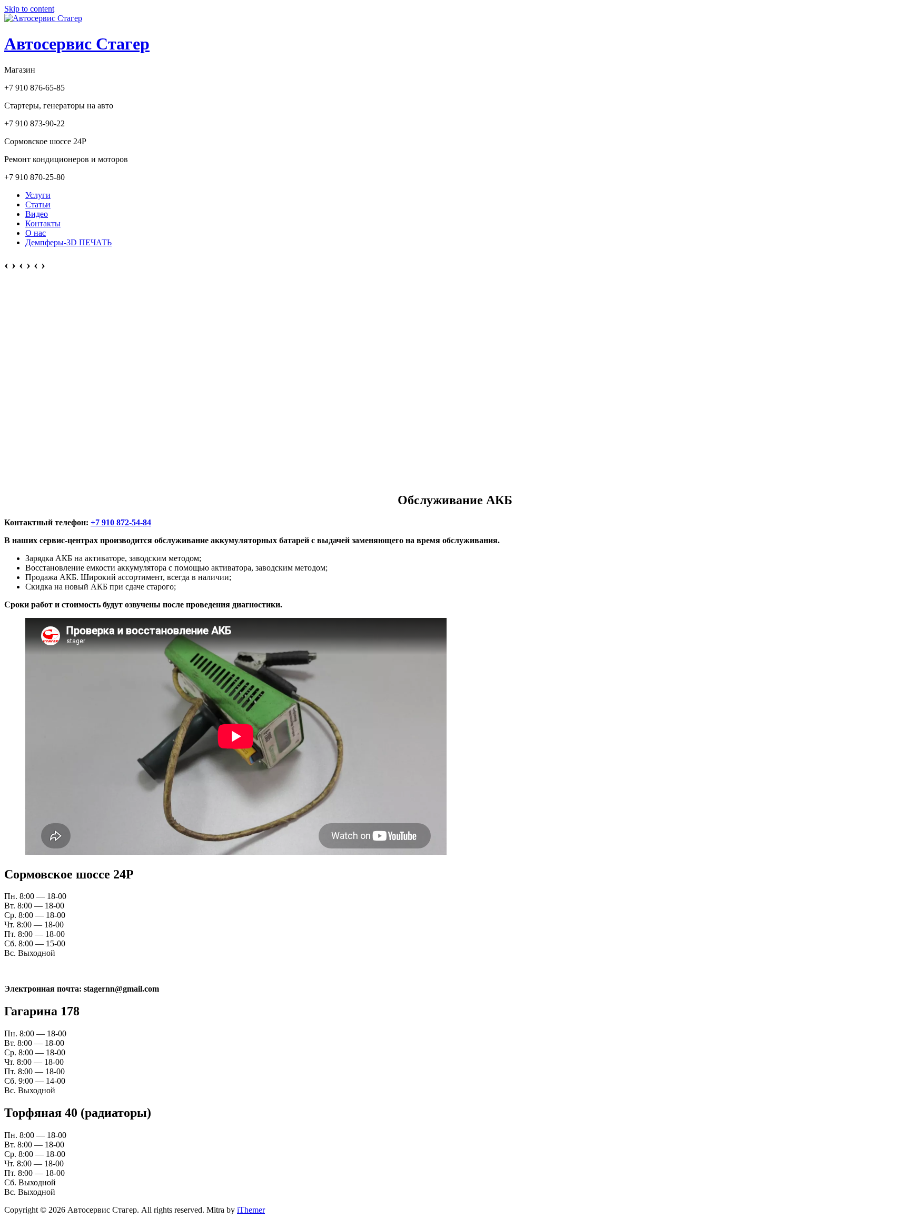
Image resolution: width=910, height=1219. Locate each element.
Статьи (38, 204)
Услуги (38, 195)
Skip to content (29, 8)
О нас (35, 232)
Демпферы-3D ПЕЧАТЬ (68, 242)
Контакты (43, 223)
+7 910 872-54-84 (121, 522)
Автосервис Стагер (77, 43)
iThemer (251, 1209)
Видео (36, 213)
